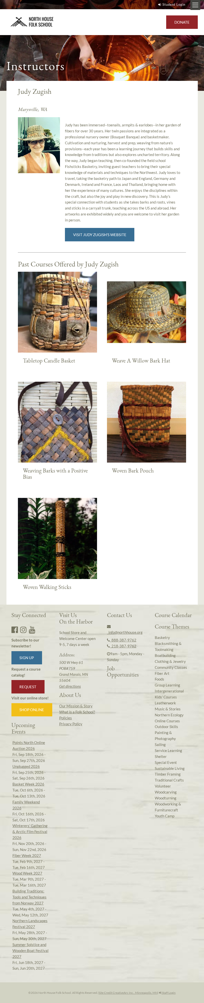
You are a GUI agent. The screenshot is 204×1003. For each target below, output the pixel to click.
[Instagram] (23, 629)
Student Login (173, 4)
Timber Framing (168, 774)
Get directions (70, 686)
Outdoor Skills (166, 726)
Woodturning (165, 798)
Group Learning (167, 685)
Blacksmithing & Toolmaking (168, 646)
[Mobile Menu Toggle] (195, 5)
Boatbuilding (165, 655)
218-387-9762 (123, 646)
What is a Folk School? (77, 712)
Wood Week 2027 (27, 873)
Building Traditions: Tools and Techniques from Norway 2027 (29, 897)
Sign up (26, 657)
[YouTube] (32, 629)
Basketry (162, 637)
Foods (159, 679)
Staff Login (168, 993)
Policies (65, 718)
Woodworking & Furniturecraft (168, 807)
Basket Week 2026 (28, 784)
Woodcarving (166, 792)
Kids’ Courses (166, 697)
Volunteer (163, 786)
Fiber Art (162, 673)
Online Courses (167, 721)
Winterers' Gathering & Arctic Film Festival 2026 (30, 831)
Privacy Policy (70, 724)
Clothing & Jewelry (170, 661)
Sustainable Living (170, 768)
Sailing (160, 744)
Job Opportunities (123, 671)
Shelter (161, 756)
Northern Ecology (169, 715)
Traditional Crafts (169, 780)
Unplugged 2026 (26, 766)
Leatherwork (165, 703)
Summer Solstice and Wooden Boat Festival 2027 (30, 950)
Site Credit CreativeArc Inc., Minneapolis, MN (128, 993)
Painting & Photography (165, 735)
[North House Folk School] (32, 22)
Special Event (166, 762)
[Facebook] (14, 629)
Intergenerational (169, 691)
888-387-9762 (123, 640)
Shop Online (31, 709)
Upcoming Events (23, 728)
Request (27, 687)
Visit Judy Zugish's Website (99, 234)
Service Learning (168, 750)
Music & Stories (168, 709)
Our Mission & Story (76, 706)
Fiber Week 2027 (26, 855)
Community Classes (171, 667)
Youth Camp (164, 816)
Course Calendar (173, 615)
